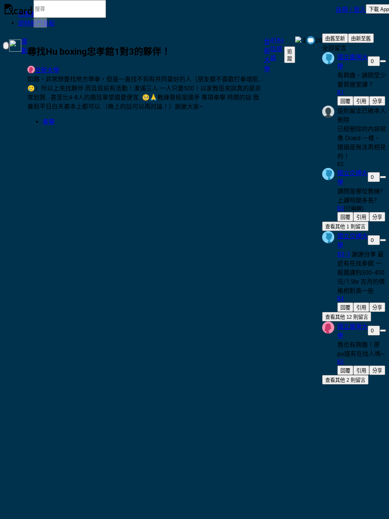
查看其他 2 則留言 (345, 380)
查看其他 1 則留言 (345, 226)
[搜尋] (40, 23)
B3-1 (343, 254)
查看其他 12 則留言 (346, 317)
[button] (351, 9)
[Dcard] (18, 9)
